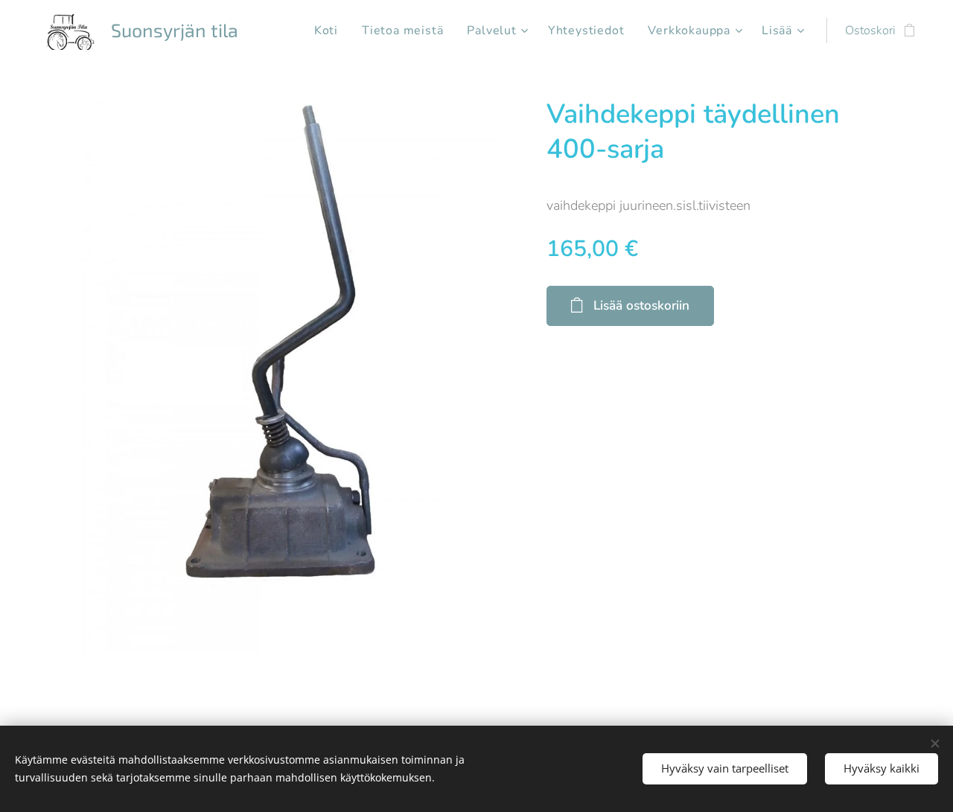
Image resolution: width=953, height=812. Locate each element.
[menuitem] (330, 30)
